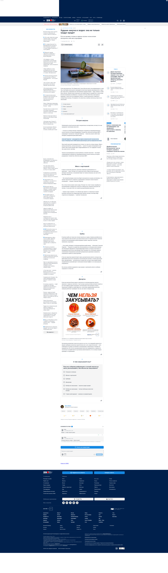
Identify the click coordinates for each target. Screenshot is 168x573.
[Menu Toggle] (44, 20)
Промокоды (99, 17)
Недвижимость (47, 17)
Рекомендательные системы (90, 541)
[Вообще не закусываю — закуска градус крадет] (64, 385)
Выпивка (82, 411)
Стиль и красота (113, 480)
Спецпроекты (112, 489)
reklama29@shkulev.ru (107, 533)
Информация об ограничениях (90, 537)
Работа (96, 487)
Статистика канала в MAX (49, 493)
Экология (111, 485)
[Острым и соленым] (64, 372)
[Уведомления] (120, 20)
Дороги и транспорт (66, 487)
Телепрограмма (67, 17)
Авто (63, 478)
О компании (46, 483)
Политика (96, 483)
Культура (81, 483)
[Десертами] (64, 382)
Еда (63, 489)
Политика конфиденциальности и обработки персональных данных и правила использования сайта (104, 544)
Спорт (110, 478)
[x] (77, 502)
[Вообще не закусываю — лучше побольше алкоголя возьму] (64, 389)
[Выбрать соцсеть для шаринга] (102, 44)
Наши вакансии (47, 487)
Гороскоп (79, 17)
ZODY (91, 17)
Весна (63, 483)
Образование (82, 493)
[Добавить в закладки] (99, 44)
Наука (80, 489)
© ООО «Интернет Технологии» (64, 548)
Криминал (81, 480)
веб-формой (65, 545)
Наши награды (46, 485)
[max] (73, 502)
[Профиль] (123, 20)
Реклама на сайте (47, 478)
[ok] (70, 502)
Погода (60, 17)
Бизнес (64, 480)
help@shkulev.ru (52, 545)
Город (63, 485)
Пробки (84, 20)
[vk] (67, 502)
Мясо (88, 411)
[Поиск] (117, 20)
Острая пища (100, 411)
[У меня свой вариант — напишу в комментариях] (64, 394)
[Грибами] (64, 379)
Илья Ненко (68, 405)
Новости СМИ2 (65, 463)
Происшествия (97, 485)
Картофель (93, 411)
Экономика (112, 487)
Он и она (96, 478)
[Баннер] (63, 24)
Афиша (73, 17)
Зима (80, 478)
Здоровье (64, 493)
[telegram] (63, 502)
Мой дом (81, 487)
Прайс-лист (46, 480)
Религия (96, 491)
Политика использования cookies (91, 539)
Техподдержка (46, 489)
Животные (64, 491)
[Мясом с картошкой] (64, 375)
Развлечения (97, 489)
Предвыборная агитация (49, 491)
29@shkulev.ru (57, 543)
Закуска (63, 411)
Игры (94, 17)
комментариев (68, 44)
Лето (80, 485)
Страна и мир (112, 483)
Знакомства (55, 17)
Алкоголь (69, 411)
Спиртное (76, 411)
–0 (102, 434)
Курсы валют (85, 17)
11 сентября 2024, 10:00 (65, 41)
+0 (98, 434)
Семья (95, 493)
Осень (95, 480)
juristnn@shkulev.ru (73, 544)
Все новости (50, 29)
